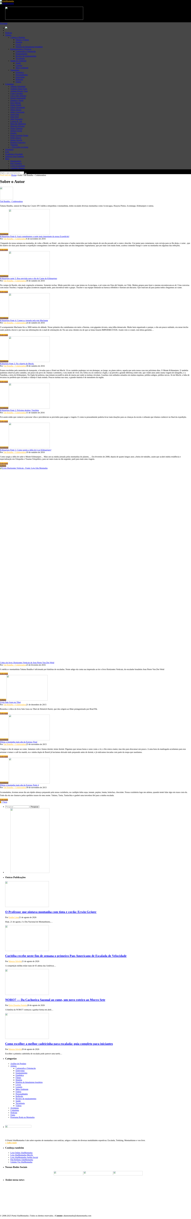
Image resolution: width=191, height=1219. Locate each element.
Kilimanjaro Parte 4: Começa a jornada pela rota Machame (24, 320)
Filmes (18, 1078)
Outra (12, 1115)
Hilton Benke (15, 110)
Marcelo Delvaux (17, 126)
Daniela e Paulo (16, 100)
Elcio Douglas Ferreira (18, 1005)
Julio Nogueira (16, 119)
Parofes (13, 133)
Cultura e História (17, 37)
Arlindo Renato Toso (19, 91)
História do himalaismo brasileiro (29, 47)
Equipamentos (21, 54)
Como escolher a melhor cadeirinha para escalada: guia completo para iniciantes (59, 1043)
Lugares (19, 65)
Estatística (20, 72)
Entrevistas (20, 77)
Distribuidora (15, 161)
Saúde (18, 63)
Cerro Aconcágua (17, 166)
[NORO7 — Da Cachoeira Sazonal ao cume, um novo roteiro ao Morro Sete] (27, 994)
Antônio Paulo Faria (18, 89)
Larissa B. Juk (16, 121)
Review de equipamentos (26, 56)
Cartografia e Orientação (26, 51)
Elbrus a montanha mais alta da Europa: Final (18, 742)
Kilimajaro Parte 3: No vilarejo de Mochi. (17, 364)
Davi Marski (15, 103)
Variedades (14, 70)
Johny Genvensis (17, 112)
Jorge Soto (14, 114)
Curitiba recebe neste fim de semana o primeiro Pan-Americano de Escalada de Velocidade (66, 955)
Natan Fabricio (16, 128)
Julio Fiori (14, 117)
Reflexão (19, 79)
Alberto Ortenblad (17, 86)
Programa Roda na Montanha (22, 1117)
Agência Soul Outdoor (14, 156)
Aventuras (9, 149)
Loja (7, 152)
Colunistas (9, 84)
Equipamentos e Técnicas (20, 49)
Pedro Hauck (15, 138)
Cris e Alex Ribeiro (18, 96)
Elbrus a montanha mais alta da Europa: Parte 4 (19, 785)
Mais (7, 159)
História (19, 42)
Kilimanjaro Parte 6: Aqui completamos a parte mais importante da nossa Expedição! (34, 236)
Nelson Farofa (16, 131)
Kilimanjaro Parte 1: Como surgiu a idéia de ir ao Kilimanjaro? (25, 450)
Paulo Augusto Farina (19, 135)
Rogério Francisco (17, 142)
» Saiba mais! (11, 1143)
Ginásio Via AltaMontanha (21, 1162)
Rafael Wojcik (16, 140)
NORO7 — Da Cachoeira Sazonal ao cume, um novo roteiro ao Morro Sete (55, 999)
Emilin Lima (14, 917)
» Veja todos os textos (19, 147)
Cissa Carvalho (16, 93)
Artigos (8, 35)
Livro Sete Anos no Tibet (10, 702)
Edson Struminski (17, 107)
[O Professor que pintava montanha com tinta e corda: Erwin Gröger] (27, 906)
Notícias (8, 33)
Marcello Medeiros (18, 124)
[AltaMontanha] (7, 1)
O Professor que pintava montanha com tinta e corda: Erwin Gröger (51, 912)
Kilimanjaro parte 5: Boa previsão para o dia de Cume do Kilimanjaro (28, 278)
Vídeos (18, 1106)
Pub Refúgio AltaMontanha (21, 1160)
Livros (18, 44)
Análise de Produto (18, 1064)
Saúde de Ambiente (18, 61)
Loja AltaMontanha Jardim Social (24, 1157)
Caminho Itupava (17, 168)
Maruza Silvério (15, 961)
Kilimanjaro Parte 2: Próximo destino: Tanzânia (19, 410)
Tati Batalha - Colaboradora (11, 201)
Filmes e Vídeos (22, 40)
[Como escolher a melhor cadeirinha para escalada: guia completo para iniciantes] (27, 1038)
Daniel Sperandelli (18, 98)
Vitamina (14, 145)
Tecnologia (20, 58)
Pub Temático (16, 163)
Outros (18, 82)
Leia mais (4, 250)
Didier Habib (15, 105)
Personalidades (22, 75)
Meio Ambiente (22, 68)
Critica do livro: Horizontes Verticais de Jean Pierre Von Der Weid (27, 662)
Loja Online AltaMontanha (21, 1153)
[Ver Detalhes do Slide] (29, 872)
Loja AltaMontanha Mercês (21, 1155)
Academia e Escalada (14, 154)
